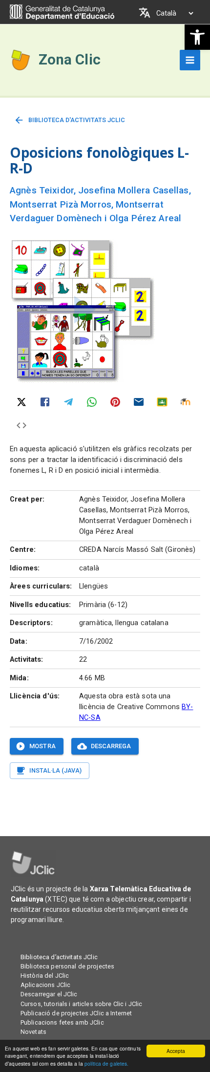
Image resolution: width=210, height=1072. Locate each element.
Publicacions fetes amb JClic (62, 1022)
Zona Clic (70, 59)
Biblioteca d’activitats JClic (59, 957)
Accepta (176, 1050)
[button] (197, 37)
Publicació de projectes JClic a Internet (76, 1013)
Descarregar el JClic (49, 994)
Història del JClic (45, 975)
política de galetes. (106, 1063)
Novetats (33, 1031)
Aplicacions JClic (45, 984)
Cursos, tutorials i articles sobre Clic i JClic (81, 1004)
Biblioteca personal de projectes (67, 966)
